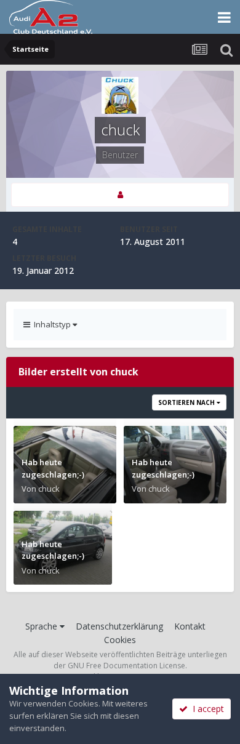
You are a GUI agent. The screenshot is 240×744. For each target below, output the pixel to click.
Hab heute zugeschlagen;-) (53, 468)
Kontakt (190, 626)
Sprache (42, 626)
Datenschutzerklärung (119, 626)
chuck (49, 488)
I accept (206, 708)
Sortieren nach (187, 402)
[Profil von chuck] (120, 195)
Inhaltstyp (51, 324)
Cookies (120, 640)
